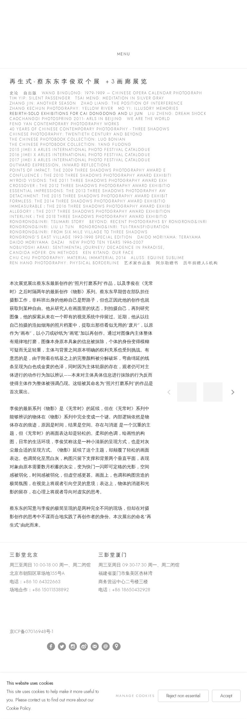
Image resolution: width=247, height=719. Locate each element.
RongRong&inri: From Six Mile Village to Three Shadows (79, 232)
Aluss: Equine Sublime (157, 258)
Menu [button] (123, 54)
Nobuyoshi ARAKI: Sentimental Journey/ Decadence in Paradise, (87, 247)
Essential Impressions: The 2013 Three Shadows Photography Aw (88, 191)
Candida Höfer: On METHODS (44, 253)
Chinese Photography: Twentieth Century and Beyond (76, 134)
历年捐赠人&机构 (200, 263)
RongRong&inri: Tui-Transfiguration (124, 227)
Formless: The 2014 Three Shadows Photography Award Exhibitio (88, 201)
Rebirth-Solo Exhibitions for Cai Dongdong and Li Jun (76, 114)
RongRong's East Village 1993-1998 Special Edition (71, 237)
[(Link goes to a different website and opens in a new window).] (11, 605)
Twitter (62, 646)
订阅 (95, 646)
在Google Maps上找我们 (117, 646)
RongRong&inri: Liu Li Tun (42, 227)
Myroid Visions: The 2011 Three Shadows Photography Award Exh (88, 180)
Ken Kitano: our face (108, 253)
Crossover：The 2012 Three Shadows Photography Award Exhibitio (90, 186)
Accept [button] (226, 695)
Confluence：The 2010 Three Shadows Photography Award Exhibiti (91, 175)
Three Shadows (123, 27)
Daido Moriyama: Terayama (169, 237)
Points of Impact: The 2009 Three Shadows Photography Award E (88, 170)
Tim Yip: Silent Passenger (40, 98)
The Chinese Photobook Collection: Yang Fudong (71, 144)
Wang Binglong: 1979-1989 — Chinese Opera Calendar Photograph (122, 93)
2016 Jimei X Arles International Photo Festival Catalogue (80, 155)
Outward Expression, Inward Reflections (60, 165)
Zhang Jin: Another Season (43, 103)
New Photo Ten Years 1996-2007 (106, 242)
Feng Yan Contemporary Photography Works (64, 124)
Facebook (51, 646)
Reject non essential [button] (183, 695)
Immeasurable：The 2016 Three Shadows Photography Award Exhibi (90, 206)
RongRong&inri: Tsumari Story (47, 222)
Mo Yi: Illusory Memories (148, 108)
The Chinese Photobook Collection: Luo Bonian (68, 139)
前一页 (168, 392)
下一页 (232, 392)
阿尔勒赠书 (167, 263)
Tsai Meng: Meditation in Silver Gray (119, 98)
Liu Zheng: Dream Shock (177, 114)
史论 (14, 93)
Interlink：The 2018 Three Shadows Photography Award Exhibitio (88, 217)
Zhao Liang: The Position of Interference (132, 103)
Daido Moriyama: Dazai (37, 242)
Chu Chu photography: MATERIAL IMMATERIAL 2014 (68, 258)
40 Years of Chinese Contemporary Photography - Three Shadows (89, 129)
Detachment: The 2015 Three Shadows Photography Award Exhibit (89, 196)
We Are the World (148, 119)
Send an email (106, 646)
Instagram (73, 646)
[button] (187, 392)
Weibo (84, 646)
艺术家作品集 (137, 263)
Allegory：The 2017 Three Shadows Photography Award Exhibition (90, 211)
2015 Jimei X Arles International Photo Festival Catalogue (80, 150)
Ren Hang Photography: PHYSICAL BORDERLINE (64, 263)
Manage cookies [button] (135, 695)
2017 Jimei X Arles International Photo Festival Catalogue (80, 160)
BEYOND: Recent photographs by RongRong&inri (148, 222)
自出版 (30, 93)
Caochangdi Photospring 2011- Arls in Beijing (66, 119)
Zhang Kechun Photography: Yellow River (61, 108)
